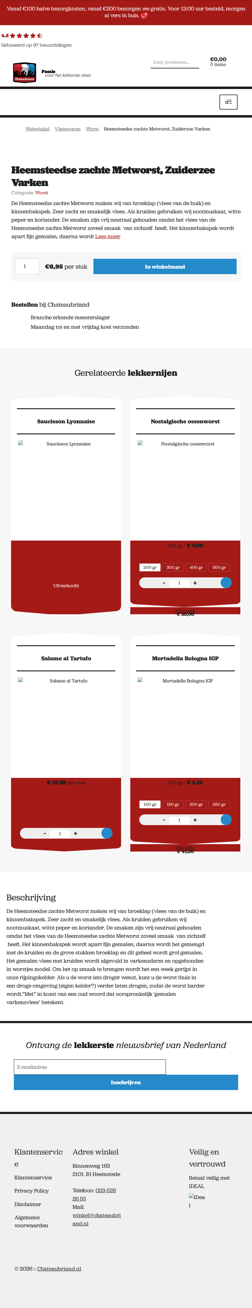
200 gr (150, 567)
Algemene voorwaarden (31, 1221)
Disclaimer (27, 1204)
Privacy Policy (31, 1190)
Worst (92, 129)
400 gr (196, 567)
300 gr (173, 567)
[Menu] (228, 102)
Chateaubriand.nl (59, 1268)
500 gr (219, 567)
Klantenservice (33, 1177)
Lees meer (107, 236)
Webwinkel (37, 129)
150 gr (173, 804)
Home (17, 128)
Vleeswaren (68, 129)
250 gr (219, 804)
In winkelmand (165, 266)
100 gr (150, 804)
